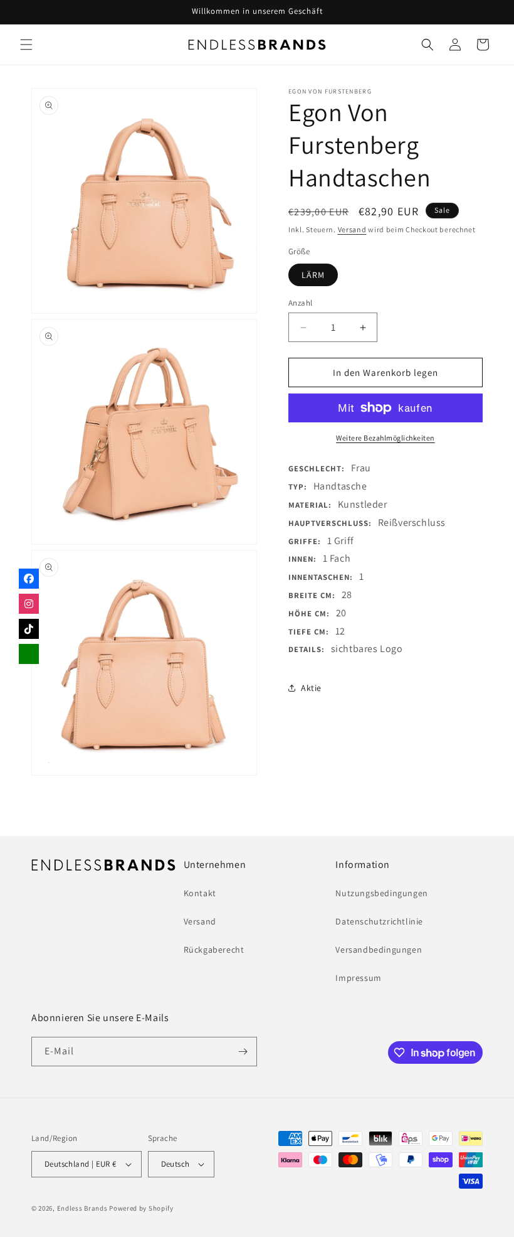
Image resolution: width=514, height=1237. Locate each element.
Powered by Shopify (141, 1208)
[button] (26, 44)
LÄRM (313, 275)
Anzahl (300, 302)
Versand (352, 229)
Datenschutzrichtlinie (379, 921)
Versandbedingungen (378, 949)
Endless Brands (82, 1208)
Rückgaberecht (214, 949)
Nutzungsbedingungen (381, 893)
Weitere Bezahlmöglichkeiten (385, 437)
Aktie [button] (311, 687)
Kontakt (200, 893)
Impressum (358, 977)
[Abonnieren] (242, 1051)
